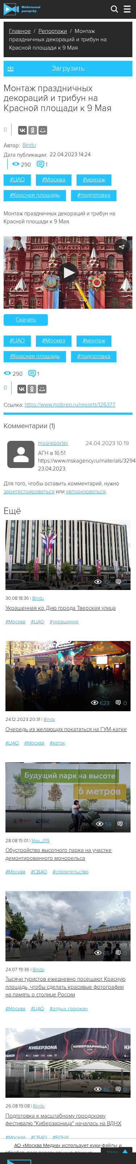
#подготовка (93, 195)
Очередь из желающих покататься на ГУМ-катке (66, 729)
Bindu (29, 145)
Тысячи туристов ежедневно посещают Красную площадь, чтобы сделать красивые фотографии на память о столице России (65, 987)
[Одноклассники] (32, 130)
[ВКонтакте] (22, 130)
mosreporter (53, 443)
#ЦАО (17, 179)
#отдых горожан (69, 1008)
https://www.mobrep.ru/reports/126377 (70, 404)
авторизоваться (86, 491)
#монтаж (94, 179)
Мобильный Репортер (22, 9)
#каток (57, 743)
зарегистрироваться (29, 491)
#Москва (53, 179)
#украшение (64, 622)
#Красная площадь (35, 195)
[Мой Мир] (42, 130)
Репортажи (52, 31)
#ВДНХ (61, 1137)
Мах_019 (41, 841)
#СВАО (39, 872)
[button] (68, 273)
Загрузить (68, 68)
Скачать (26, 319)
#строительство (70, 872)
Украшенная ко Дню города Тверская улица (60, 608)
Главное (20, 31)
